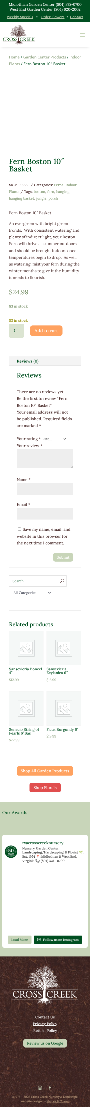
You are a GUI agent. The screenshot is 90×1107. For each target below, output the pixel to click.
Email (23, 504)
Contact (76, 17)
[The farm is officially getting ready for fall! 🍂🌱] (45, 908)
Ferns (59, 185)
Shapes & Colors (57, 1101)
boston (39, 191)
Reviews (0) (27, 361)
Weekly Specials (20, 17)
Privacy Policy (45, 1023)
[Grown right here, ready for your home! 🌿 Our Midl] (17, 908)
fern (50, 191)
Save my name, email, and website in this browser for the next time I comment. (43, 536)
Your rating (29, 438)
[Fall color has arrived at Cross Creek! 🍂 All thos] (17, 876)
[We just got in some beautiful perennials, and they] (72, 876)
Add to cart (46, 330)
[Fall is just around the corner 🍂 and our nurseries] (45, 924)
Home (14, 56)
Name (23, 479)
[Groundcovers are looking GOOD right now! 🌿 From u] (72, 908)
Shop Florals (45, 787)
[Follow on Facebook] (50, 1088)
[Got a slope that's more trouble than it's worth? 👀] (72, 892)
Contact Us (45, 1017)
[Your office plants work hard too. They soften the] (45, 876)
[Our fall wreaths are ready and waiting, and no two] (17, 892)
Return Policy (45, 1030)
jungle (41, 198)
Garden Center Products (44, 56)
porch (53, 198)
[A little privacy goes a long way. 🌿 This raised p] (72, 924)
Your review (29, 445)
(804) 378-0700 (69, 4)
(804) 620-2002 (67, 9)
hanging (63, 191)
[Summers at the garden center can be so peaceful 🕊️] (45, 892)
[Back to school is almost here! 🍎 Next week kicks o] (17, 924)
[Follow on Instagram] (40, 1088)
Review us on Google (45, 1043)
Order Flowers (52, 17)
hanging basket (21, 198)
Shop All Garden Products (45, 770)
